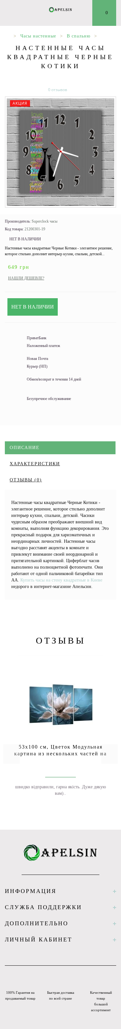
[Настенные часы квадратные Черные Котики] (60, 152)
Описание (25, 447)
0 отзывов (57, 89)
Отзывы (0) (26, 480)
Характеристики (35, 463)
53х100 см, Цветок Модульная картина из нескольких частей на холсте (60, 753)
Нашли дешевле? (26, 278)
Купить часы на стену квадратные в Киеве (61, 580)
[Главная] (7, 36)
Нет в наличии (32, 307)
